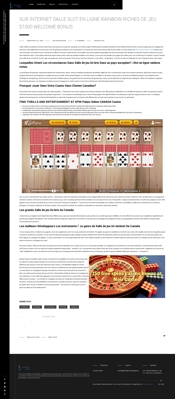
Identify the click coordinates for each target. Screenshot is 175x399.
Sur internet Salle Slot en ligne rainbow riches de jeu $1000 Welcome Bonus (4, 27)
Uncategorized (59, 40)
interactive (99, 40)
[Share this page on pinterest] (37, 307)
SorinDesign (148, 384)
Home (31, 4)
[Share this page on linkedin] (74, 307)
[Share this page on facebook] (24, 307)
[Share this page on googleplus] (50, 307)
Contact (75, 4)
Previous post (33, 337)
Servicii (52, 4)
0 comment (80, 40)
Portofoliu (63, 4)
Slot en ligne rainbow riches (145, 50)
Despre (41, 4)
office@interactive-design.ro (128, 371)
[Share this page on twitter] (63, 307)
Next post (52, 337)
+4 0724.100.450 (98, 371)
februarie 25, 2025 (35, 40)
